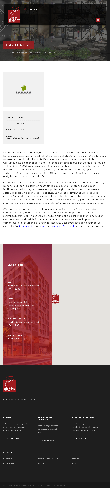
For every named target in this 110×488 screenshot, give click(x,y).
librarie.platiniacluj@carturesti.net (22, 138)
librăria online (27, 226)
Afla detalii (13, 438)
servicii (76, 459)
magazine (7, 459)
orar (74, 463)
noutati (42, 463)
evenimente (8, 463)
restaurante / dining (48, 459)
